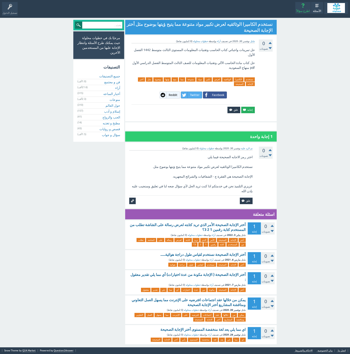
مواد (200, 79)
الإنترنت (176, 315)
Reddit (173, 95)
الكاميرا (238, 79)
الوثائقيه (227, 79)
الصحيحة (239, 84)
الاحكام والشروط (304, 350)
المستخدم (232, 244)
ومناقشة (240, 319)
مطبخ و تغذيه (111, 123)
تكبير (208, 79)
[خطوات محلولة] (336, 8)
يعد (221, 339)
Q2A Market (29, 350)
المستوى (194, 339)
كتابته (188, 240)
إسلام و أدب (112, 111)
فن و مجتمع (112, 82)
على (161, 240)
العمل (149, 315)
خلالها (225, 315)
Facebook (218, 95)
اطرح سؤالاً (303, 11)
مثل (149, 79)
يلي (163, 290)
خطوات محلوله (195, 235)
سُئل (252, 41)
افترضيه (195, 315)
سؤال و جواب (111, 135)
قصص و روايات (109, 129)
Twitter (195, 95)
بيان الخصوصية (325, 350)
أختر (141, 79)
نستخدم (249, 79)
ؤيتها (167, 79)
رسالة (169, 240)
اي (243, 339)
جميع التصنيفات (109, 76)
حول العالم (113, 105)
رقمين (213, 244)
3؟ (194, 244)
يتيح (174, 79)
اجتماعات (207, 315)
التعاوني (139, 315)
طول (191, 264)
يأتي (184, 339)
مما (182, 79)
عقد (217, 315)
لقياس (200, 264)
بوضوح (158, 79)
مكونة (211, 290)
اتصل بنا (342, 350)
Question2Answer (64, 350)
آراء (219, 41)
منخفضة (205, 339)
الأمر (212, 240)
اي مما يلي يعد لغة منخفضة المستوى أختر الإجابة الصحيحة (203, 329)
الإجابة (250, 84)
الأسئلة (317, 11)
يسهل (158, 315)
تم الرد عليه (247, 148)
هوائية (172, 264)
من (242, 244)
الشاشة (151, 240)
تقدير (155, 290)
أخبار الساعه (111, 94)
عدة (196, 290)
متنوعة (191, 79)
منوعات (115, 99)
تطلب (141, 240)
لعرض (217, 79)
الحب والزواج (111, 117)
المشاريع (228, 319)
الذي (204, 240)
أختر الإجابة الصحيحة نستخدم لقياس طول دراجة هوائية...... (203, 254)
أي (177, 290)
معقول (146, 290)
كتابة (222, 244)
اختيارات (186, 290)
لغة (214, 339)
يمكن (241, 315)
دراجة (182, 264)
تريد (196, 240)
